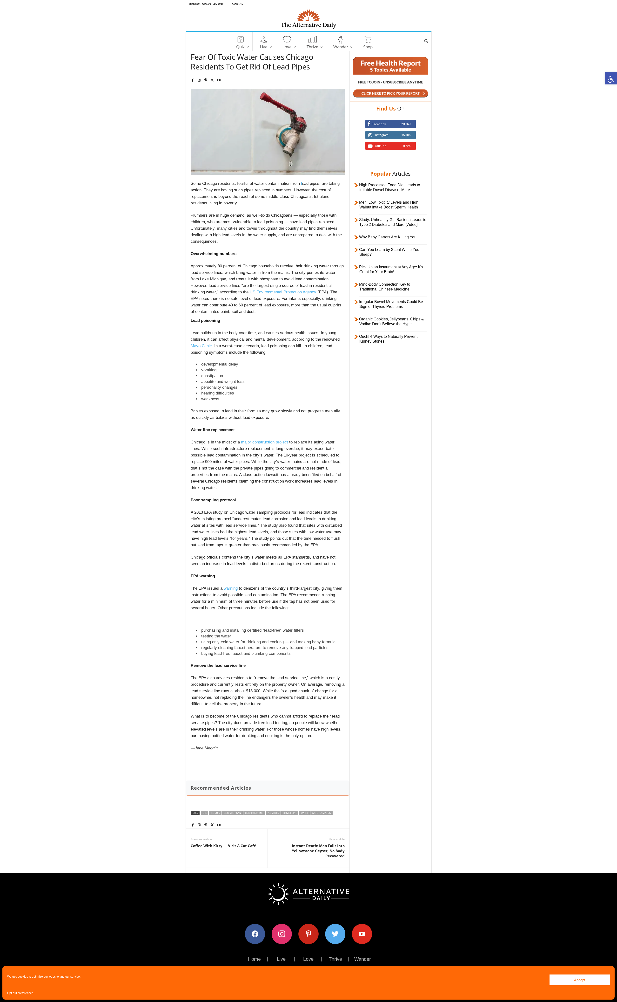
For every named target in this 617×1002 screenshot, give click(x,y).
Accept (579, 980)
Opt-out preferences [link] (20, 993)
